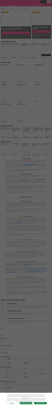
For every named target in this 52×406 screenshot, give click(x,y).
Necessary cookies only (26, 403)
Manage (11, 403)
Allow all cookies (40, 403)
